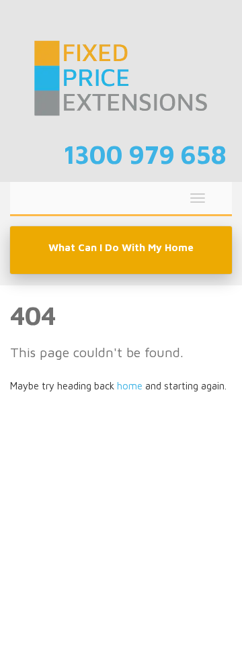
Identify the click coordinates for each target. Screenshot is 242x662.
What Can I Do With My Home (121, 247)
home (130, 385)
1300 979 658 (145, 154)
